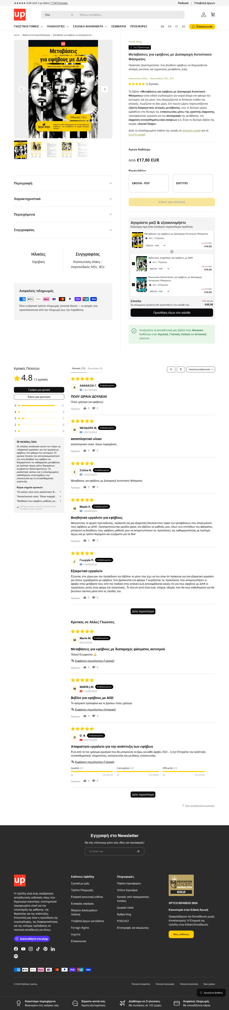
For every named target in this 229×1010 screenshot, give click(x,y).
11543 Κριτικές (59, 3)
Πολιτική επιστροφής (165, 984)
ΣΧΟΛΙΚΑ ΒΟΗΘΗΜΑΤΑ (88, 26)
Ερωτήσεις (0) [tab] (95, 368)
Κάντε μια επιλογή (172, 202)
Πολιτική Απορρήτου (141, 984)
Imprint (75, 934)
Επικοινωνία (78, 941)
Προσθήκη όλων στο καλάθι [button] (171, 313)
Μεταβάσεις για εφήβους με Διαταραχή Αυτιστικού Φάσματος (73, 35)
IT (176, 26)
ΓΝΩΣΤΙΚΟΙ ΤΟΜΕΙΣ (26, 26)
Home (17, 35)
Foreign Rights (80, 928)
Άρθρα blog (124, 914)
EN (162, 26)
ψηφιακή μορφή (191, 130)
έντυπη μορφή (137, 134)
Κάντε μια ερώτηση (39, 397)
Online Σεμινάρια (127, 890)
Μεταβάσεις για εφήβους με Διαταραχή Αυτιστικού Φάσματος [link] (176, 233)
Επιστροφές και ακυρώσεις (133, 928)
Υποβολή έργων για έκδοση (87, 921)
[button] (213, 14)
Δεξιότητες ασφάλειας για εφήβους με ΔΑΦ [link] (170, 257)
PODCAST (123, 921)
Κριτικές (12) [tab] (78, 368)
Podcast (183, 3)
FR (169, 26)
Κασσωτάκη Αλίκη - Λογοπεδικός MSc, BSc (151, 78)
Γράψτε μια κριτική (39, 390)
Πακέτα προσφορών (129, 883)
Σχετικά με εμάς (80, 883)
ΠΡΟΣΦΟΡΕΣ (138, 26)
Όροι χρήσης (209, 984)
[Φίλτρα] (181, 369)
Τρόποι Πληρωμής (82, 890)
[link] (137, 240)
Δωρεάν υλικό (125, 907)
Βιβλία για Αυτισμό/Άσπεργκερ (36, 35)
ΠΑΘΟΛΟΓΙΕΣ (56, 26)
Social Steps (135, 41)
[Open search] (171, 369)
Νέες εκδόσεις (181, 934)
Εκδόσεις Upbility (29, 984)
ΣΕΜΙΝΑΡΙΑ (118, 26)
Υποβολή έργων (204, 3)
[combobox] (113, 15)
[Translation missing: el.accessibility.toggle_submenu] (42, 27)
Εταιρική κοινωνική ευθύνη (87, 897)
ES (183, 26)
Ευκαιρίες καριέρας (82, 903)
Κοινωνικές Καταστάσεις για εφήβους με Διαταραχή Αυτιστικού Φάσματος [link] (175, 278)
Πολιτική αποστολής (189, 984)
